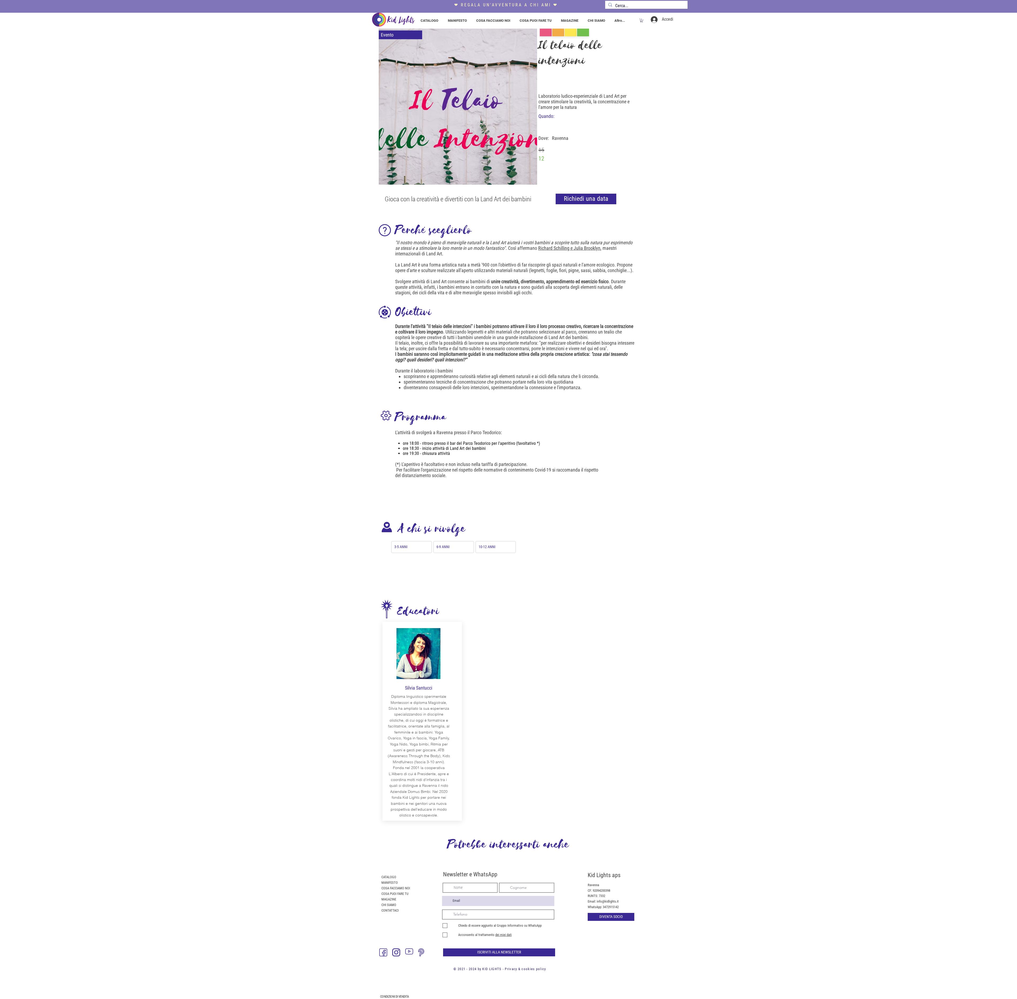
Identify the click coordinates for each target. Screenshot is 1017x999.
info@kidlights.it (608, 901)
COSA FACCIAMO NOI (395, 888)
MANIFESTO (389, 883)
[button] (641, 20)
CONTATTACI (390, 910)
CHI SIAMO (388, 905)
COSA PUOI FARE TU (394, 894)
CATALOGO (388, 877)
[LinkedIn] (435, 952)
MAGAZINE (388, 899)
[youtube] (409, 952)
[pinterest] (422, 952)
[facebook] (383, 952)
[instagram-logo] (396, 952)
